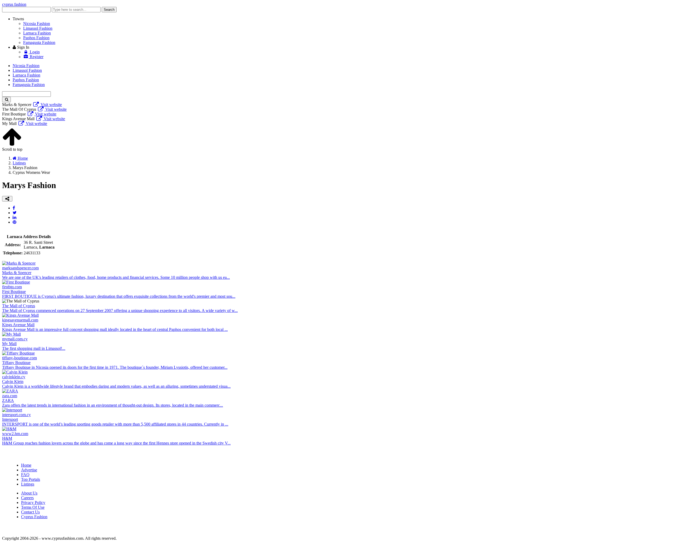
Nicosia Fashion (36, 23)
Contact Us (30, 512)
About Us (29, 493)
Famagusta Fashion (39, 42)
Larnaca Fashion (37, 33)
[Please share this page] (7, 198)
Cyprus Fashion (34, 516)
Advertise (29, 470)
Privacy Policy (33, 502)
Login (34, 52)
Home (26, 465)
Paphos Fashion (36, 38)
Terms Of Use (32, 507)
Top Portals (30, 479)
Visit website (50, 104)
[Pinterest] (14, 222)
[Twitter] (15, 212)
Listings (27, 484)
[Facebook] (14, 208)
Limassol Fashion (37, 28)
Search (109, 10)
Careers (27, 498)
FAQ (25, 474)
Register (36, 56)
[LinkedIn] (14, 217)
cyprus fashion (14, 4)
